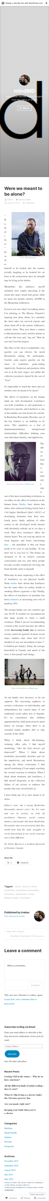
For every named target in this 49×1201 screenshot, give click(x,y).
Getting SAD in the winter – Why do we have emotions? (23, 1078)
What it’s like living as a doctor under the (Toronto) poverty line (23, 1096)
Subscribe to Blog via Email (19, 1027)
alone (18, 886)
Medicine (8, 1128)
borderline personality (27, 890)
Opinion (7, 1137)
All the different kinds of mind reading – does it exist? (24, 1087)
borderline (9, 890)
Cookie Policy (9, 1190)
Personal (8, 1141)
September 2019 (11, 1165)
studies (14, 583)
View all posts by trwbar (14, 916)
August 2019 (10, 1170)
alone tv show (29, 886)
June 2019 (8, 1179)
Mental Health (25, 199)
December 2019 (11, 1160)
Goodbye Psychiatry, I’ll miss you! (27, 936)
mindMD (24, 91)
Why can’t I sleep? (14, 932)
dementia (9, 894)
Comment (35, 985)
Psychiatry (25, 897)
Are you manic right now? (17, 1104)
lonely (31, 894)
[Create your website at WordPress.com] (24, 3)
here (6, 544)
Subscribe (12, 1053)
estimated (15, 599)
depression (21, 894)
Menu (25, 108)
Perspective (9, 1146)
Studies (22, 504)
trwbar (10, 199)
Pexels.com (30, 484)
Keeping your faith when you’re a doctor (20, 1111)
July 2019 (8, 1174)
